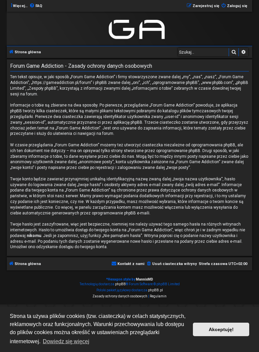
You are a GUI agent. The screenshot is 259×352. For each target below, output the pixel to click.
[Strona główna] (138, 28)
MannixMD (144, 279)
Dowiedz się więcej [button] (66, 341)
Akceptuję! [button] (221, 329)
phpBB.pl (155, 290)
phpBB (120, 284)
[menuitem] (35, 6)
